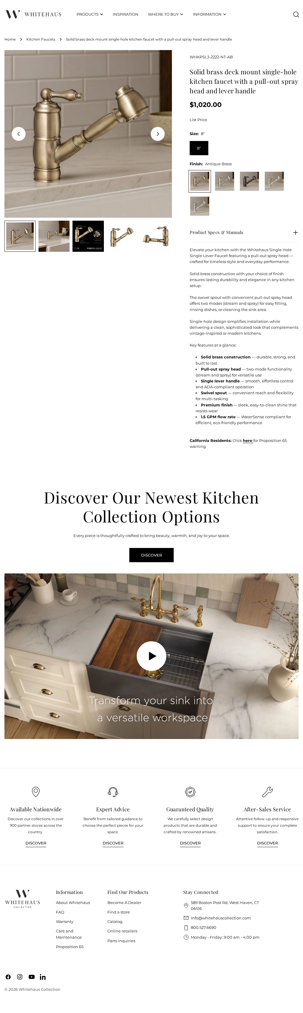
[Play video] (151, 656)
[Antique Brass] (200, 181)
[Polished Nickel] (274, 181)
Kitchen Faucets (40, 39)
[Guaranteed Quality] (190, 792)
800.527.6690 (203, 927)
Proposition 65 (69, 946)
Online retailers (122, 931)
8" (199, 148)
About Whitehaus (73, 902)
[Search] (296, 14)
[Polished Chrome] (200, 206)
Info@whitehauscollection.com (221, 918)
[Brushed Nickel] (225, 181)
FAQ (60, 912)
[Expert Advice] (113, 792)
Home (10, 39)
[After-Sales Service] (267, 792)
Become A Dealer (124, 902)
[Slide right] (158, 134)
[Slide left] (19, 134)
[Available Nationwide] (36, 792)
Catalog (115, 921)
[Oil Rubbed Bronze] (249, 181)
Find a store (118, 912)
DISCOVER (151, 555)
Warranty (64, 921)
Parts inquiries (121, 940)
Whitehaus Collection (39, 989)
